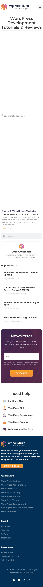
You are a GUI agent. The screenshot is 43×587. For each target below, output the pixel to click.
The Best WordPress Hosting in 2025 (21, 303)
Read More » (7, 229)
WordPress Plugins (10, 496)
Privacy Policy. (27, 572)
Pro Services (7, 552)
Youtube (5, 530)
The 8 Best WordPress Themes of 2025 (21, 274)
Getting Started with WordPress (17, 508)
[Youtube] (19, 580)
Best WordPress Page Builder (20, 317)
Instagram (6, 538)
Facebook (6, 526)
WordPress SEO (8, 489)
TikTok (4, 534)
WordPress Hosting (10, 481)
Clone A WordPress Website (19, 211)
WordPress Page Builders (13, 485)
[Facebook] (14, 580)
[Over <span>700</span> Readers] (21, 246)
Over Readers (21, 251)
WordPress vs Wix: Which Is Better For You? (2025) (19, 289)
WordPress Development (13, 504)
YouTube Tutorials (10, 556)
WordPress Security (10, 492)
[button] (40, 7)
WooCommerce (8, 511)
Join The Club (7, 560)
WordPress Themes (10, 500)
